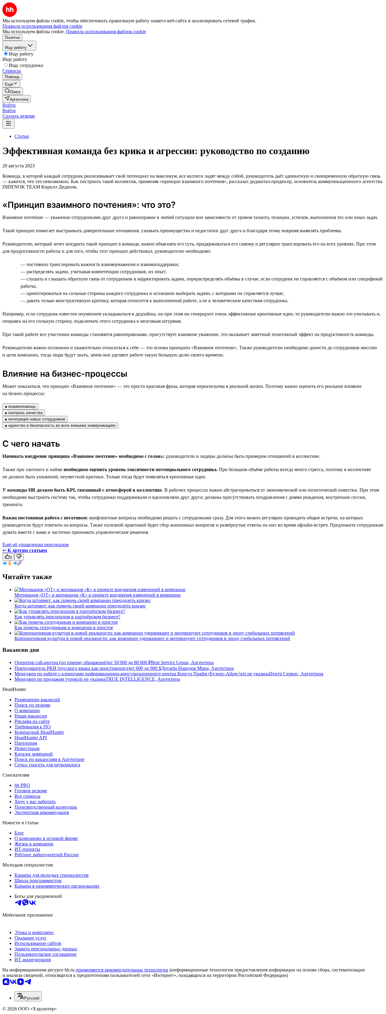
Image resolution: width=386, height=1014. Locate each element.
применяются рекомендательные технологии (122, 969)
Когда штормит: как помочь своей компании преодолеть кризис (80, 605)
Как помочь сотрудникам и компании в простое (63, 627)
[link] (12, 91)
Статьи (21, 136)
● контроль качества (24, 412)
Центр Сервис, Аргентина (296, 673)
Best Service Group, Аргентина (182, 662)
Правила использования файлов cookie (106, 31)
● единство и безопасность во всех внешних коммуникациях (60, 425)
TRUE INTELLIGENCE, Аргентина (143, 679)
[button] (9, 105)
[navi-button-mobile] (8, 124)
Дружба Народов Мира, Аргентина (197, 668)
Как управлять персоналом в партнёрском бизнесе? (67, 616)
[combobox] (28, 996)
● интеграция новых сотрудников (35, 419)
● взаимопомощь (20, 406)
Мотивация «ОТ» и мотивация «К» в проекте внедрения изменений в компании (97, 594)
